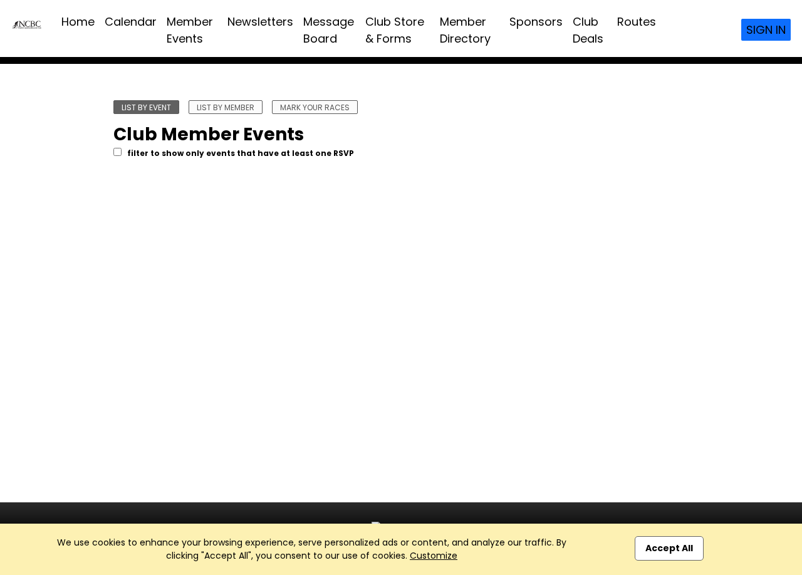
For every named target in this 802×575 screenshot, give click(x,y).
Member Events (190, 30)
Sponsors (536, 21)
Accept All (669, 548)
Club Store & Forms (394, 30)
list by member (225, 107)
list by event (146, 107)
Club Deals (588, 30)
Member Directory (465, 30)
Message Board (328, 30)
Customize (433, 555)
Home (78, 21)
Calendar (131, 21)
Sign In (766, 30)
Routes (636, 21)
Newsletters (260, 21)
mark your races (315, 107)
